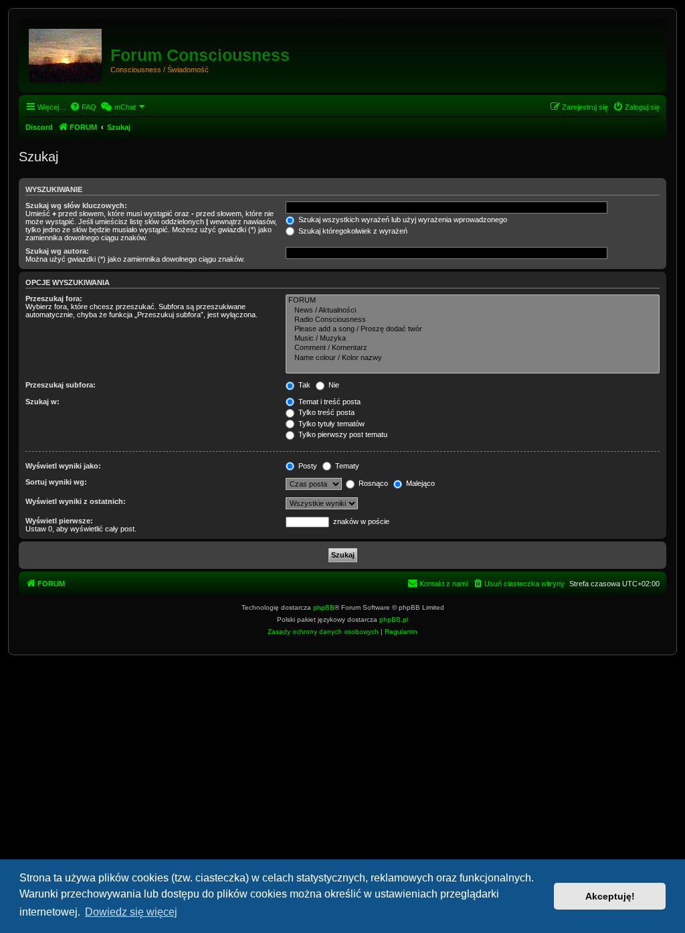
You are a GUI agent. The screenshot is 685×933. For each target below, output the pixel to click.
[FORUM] (66, 53)
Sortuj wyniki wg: (56, 482)
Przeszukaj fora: (53, 298)
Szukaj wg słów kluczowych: (76, 205)
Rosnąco (372, 483)
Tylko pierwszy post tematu (341, 434)
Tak (303, 385)
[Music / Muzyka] (472, 338)
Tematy (346, 466)
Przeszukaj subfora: (60, 385)
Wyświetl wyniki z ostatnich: (75, 501)
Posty (306, 466)
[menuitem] (83, 107)
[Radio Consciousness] (472, 320)
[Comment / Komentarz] (472, 348)
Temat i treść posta (328, 402)
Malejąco (419, 483)
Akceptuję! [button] (610, 896)
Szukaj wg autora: (57, 251)
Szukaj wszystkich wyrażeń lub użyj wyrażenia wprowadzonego (401, 220)
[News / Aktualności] (472, 310)
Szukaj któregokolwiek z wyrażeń (351, 231)
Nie (332, 385)
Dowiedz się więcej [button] (131, 912)
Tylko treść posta (325, 412)
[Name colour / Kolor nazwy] (472, 358)
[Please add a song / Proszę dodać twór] (472, 329)
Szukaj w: (42, 402)
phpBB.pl (393, 619)
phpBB (323, 607)
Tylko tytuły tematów (330, 424)
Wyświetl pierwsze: (59, 521)
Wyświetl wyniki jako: (63, 466)
